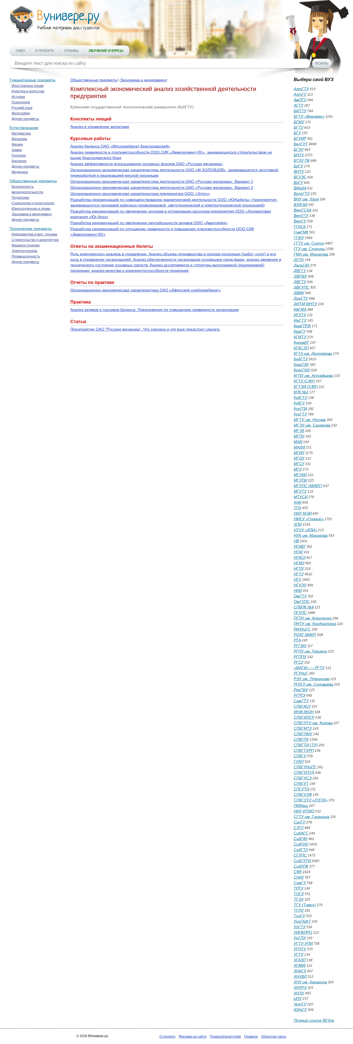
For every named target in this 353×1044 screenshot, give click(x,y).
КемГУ (300, 331)
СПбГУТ (301, 783)
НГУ (297, 579)
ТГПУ (299, 910)
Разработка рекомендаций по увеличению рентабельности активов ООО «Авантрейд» (149, 223)
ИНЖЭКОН (304, 712)
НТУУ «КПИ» (305, 530)
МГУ (298, 469)
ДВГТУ (300, 282)
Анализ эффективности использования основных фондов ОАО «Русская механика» (146, 164)
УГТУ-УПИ (303, 943)
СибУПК (301, 866)
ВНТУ (299, 171)
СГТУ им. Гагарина (311, 816)
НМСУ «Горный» (309, 519)
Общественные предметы (33, 181)
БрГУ (298, 166)
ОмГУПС (302, 601)
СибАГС (301, 833)
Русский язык (22, 108)
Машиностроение (26, 245)
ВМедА (300, 188)
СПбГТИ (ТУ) (306, 745)
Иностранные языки (28, 86)
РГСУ (298, 662)
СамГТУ (301, 701)
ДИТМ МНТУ (305, 304)
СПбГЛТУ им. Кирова (313, 723)
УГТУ (298, 954)
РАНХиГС (302, 629)
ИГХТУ (300, 315)
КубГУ (299, 403)
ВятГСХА (302, 210)
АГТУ (298, 105)
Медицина (20, 172)
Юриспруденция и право (31, 209)
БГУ (297, 133)
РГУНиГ (301, 673)
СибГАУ (300, 838)
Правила (251, 1036)
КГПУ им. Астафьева (313, 375)
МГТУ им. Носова (310, 419)
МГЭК (299, 430)
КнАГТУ (301, 359)
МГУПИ (300, 480)
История (18, 97)
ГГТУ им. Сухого (309, 243)
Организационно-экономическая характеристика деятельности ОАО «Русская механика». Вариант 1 (161, 181)
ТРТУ (298, 888)
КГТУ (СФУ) (304, 381)
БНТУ (299, 155)
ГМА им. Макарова (311, 254)
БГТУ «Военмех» (309, 116)
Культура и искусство (28, 91)
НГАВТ (300, 546)
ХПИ (298, 524)
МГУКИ (300, 475)
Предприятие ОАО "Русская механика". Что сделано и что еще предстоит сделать (145, 329)
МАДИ (299, 447)
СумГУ (300, 883)
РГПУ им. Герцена (310, 651)
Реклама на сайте (193, 1036)
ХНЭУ (299, 993)
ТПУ (297, 508)
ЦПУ (298, 998)
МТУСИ (300, 497)
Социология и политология (33, 203)
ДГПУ (299, 259)
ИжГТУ (300, 320)
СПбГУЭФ (303, 794)
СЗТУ (299, 827)
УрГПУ (300, 938)
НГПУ (299, 568)
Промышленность (26, 256)
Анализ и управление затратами (99, 126)
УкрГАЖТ (302, 921)
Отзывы (71, 51)
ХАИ (297, 502)
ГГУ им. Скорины (309, 248)
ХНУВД (300, 976)
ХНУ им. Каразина (310, 982)
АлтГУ (300, 94)
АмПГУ (300, 100)
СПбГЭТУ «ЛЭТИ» (311, 800)
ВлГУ (298, 182)
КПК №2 (301, 392)
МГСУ (299, 463)
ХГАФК (300, 965)
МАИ (298, 441)
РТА (297, 640)
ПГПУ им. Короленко (313, 618)
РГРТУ (300, 695)
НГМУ (299, 563)
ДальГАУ (301, 265)
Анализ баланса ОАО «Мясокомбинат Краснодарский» (120, 146)
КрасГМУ (302, 370)
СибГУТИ (302, 860)
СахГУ (299, 822)
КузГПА (300, 408)
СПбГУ (300, 756)
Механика (19, 139)
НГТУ (299, 574)
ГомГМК (301, 232)
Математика (21, 133)
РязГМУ (301, 690)
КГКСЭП (301, 348)
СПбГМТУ (303, 728)
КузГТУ (300, 414)
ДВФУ (299, 293)
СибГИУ (301, 844)
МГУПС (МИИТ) (308, 486)
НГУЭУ (300, 585)
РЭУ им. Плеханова (311, 679)
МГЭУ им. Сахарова (312, 425)
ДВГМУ (300, 276)
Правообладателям (225, 1036)
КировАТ (301, 342)
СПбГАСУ (302, 706)
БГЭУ (299, 149)
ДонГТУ (301, 298)
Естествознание (24, 127)
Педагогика (20, 198)
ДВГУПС (301, 287)
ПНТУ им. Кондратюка (315, 623)
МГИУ (299, 452)
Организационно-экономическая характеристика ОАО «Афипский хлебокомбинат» (145, 290)
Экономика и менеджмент (32, 214)
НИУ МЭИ (303, 513)
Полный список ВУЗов (314, 1020)
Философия (21, 113)
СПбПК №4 (304, 607)
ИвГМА (300, 309)
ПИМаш (301, 805)
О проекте (44, 51)
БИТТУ (300, 111)
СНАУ (299, 877)
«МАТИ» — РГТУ (309, 667)
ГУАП (299, 761)
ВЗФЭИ (300, 204)
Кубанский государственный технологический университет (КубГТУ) (132, 107)
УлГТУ (300, 927)
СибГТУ (301, 849)
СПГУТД (301, 789)
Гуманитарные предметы (32, 80)
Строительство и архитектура (35, 240)
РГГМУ (300, 645)
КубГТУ (300, 397)
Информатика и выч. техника (34, 234)
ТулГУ (299, 916)
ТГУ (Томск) (305, 905)
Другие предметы (25, 119)
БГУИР (300, 138)
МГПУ (299, 436)
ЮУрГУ (300, 1009)
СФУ (298, 871)
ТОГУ (299, 894)
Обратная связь (273, 1036)
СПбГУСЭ (303, 778)
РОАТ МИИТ (305, 634)
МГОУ (299, 458)
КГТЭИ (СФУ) (306, 386)
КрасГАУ (301, 364)
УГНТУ (300, 949)
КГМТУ (300, 337)
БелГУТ (301, 144)
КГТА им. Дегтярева (313, 353)
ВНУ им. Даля (306, 199)
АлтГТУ (301, 89)
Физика (17, 144)
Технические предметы (31, 228)
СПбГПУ (301, 739)
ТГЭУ (299, 899)
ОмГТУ (300, 596)
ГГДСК (300, 226)
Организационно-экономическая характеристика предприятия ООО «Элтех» (140, 193)
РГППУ (300, 656)
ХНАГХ (300, 971)
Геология (19, 155)
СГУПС (300, 855)
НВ (296, 541)
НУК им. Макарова (311, 535)
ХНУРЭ (300, 987)
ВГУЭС (300, 177)
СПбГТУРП (304, 750)
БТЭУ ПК (302, 160)
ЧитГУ (300, 1004)
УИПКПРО (303, 932)
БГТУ (298, 127)
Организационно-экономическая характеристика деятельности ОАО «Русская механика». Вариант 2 (161, 187)
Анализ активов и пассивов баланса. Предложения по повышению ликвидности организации (154, 309)
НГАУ (298, 552)
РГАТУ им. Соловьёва (313, 684)
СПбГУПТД (304, 772)
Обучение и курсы (106, 51)
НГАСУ (300, 557)
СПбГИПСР (304, 717)
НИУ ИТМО (304, 811)
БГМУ (299, 122)
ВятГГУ (301, 215)
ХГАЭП (300, 960)
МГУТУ (300, 491)
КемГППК (302, 326)
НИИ (298, 590)
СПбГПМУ (303, 734)
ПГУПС (300, 612)
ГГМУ (299, 237)
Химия (17, 150)
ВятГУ (300, 221)
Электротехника (24, 251)
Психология (21, 102)
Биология (19, 161)
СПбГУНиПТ (305, 767)
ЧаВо (20, 51)
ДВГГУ (300, 271)
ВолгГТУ (302, 193)
